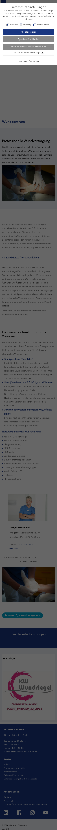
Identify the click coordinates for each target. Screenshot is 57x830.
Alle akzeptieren (28, 31)
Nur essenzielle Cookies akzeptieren (28, 46)
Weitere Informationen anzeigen (27, 52)
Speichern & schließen (28, 39)
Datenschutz (34, 61)
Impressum (22, 61)
